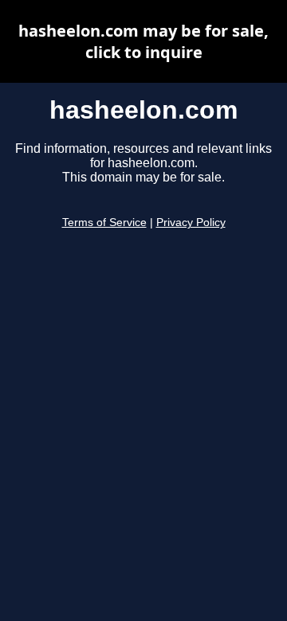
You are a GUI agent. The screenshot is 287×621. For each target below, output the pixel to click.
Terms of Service (104, 222)
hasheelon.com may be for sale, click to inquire (143, 41)
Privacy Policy (191, 222)
